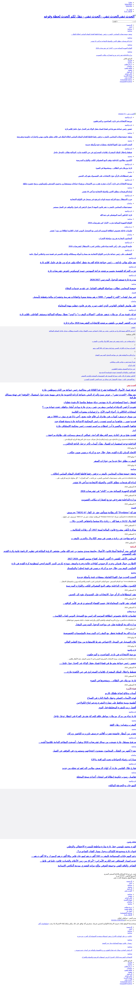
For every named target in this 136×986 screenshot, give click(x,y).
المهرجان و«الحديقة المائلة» (122, 785)
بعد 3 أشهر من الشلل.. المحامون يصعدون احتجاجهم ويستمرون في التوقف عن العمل (94, 751)
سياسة (130, 29)
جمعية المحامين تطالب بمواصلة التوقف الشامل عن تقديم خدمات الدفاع (100, 288)
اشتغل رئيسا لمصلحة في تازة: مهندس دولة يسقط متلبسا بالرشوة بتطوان (100, 402)
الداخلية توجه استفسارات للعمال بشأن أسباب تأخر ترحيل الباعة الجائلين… (99, 443)
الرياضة (129, 72)
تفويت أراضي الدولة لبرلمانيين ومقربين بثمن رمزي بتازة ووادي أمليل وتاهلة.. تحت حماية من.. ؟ (89, 407)
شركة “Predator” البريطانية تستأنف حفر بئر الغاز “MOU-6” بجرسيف (101, 512)
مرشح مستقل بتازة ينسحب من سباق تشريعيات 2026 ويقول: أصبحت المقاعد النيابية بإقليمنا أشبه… (87, 742)
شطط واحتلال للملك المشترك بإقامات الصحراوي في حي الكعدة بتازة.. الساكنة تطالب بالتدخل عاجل (92, 152)
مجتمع (130, 62)
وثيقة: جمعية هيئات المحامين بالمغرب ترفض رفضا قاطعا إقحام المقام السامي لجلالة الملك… (101, 34)
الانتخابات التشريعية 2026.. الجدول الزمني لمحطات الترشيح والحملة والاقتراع (107, 957)
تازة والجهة (128, 117)
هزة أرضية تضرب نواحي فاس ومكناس (122, 362)
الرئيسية (129, 25)
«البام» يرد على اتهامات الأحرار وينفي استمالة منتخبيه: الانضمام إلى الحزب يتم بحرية (104, 936)
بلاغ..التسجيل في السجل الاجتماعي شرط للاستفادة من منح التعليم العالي (100, 642)
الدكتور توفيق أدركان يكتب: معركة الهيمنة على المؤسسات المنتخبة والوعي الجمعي (108, 376)
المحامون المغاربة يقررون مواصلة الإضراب (115, 238)
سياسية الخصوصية (126, 81)
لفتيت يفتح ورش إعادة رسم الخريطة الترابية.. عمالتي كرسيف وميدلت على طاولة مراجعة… (91, 435)
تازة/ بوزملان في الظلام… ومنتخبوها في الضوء (114, 168)
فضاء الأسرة (128, 76)
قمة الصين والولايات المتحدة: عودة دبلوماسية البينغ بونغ (117, 372)
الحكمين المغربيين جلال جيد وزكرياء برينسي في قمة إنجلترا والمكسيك (101, 568)
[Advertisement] (68, 98)
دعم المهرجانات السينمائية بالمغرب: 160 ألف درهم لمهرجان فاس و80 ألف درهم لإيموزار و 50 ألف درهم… (83, 856)
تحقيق (130, 70)
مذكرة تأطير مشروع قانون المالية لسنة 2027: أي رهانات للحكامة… (103, 529)
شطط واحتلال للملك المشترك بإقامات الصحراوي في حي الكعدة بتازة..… (100, 672)
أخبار (130, 27)
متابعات (129, 66)
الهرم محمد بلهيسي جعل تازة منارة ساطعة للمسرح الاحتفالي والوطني (101, 846)
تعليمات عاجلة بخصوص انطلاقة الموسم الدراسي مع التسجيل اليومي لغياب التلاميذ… (94, 616)
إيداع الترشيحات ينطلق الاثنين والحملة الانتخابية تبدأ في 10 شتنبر (111, 41)
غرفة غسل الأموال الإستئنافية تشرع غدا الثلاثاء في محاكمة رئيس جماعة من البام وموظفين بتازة (89, 390)
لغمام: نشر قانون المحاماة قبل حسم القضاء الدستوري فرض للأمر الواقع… (99, 603)
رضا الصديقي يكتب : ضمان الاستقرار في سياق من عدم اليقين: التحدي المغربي (109, 379)
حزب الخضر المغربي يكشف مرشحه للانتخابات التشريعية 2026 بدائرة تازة (100, 323)
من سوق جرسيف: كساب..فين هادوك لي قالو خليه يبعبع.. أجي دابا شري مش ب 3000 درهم (91, 416)
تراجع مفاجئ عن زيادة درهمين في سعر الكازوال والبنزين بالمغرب (113, 341)
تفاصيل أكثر (42, 923)
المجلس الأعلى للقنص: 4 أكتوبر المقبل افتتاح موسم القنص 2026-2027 (102, 558)
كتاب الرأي (128, 74)
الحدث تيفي (128, 77)
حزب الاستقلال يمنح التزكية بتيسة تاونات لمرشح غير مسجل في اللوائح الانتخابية (101, 199)
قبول (47, 923)
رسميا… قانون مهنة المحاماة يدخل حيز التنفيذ (117, 943)
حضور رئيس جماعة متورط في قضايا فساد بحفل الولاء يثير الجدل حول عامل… (97, 663)
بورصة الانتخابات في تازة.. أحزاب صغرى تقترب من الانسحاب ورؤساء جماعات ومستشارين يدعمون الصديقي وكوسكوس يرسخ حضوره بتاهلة (77, 184)
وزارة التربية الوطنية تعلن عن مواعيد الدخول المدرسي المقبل (115, 355)
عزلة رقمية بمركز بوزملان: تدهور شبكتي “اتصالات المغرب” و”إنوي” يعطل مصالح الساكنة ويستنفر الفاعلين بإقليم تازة (78, 314)
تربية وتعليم (128, 64)
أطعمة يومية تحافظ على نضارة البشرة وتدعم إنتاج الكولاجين (106, 702)
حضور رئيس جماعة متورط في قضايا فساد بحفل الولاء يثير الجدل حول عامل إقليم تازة (98, 129)
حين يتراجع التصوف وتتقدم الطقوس (123, 369)
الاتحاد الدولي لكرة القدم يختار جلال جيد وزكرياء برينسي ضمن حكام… (101, 452)
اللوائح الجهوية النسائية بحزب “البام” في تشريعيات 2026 (114, 48)
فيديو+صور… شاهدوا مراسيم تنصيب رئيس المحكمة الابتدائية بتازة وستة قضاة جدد (95, 421)
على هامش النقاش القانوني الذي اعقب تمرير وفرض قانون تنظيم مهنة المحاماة (97, 305)
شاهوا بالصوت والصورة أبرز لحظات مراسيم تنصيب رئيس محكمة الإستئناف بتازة (96, 426)
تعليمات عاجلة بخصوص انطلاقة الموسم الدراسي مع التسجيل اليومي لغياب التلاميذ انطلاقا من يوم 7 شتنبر (91, 231)
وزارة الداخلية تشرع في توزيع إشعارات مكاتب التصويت (114, 55)
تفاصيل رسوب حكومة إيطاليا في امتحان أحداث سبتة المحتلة (106, 777)
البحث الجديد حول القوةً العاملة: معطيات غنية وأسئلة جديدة (109, 145)
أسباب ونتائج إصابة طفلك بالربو (120, 693)
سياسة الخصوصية (126, 79)
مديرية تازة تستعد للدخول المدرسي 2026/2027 (113, 279)
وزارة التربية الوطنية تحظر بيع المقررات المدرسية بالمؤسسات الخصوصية (99, 633)
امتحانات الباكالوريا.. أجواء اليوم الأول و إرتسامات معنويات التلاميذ (104, 412)
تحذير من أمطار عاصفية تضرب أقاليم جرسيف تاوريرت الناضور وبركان (101, 733)
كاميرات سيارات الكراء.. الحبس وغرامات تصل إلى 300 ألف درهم (114, 348)
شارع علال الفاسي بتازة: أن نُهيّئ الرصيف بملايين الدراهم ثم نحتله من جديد (99, 768)
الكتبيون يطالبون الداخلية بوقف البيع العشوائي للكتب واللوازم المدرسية (104, 160)
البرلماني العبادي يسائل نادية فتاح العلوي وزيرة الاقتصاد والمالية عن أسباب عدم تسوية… (103, 950)
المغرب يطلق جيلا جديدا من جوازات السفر (115, 461)
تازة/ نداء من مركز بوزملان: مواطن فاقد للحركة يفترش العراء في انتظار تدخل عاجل (94, 716)
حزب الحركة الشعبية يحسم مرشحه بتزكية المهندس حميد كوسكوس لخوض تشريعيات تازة (92, 271)
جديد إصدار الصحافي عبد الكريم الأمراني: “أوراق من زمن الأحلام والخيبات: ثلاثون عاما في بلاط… (88, 861)
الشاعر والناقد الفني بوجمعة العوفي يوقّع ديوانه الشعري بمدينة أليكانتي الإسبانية (97, 865)
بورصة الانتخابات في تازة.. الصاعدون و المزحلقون (112, 121)
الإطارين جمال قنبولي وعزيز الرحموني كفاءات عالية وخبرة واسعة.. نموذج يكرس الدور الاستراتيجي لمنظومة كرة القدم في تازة (74, 563)
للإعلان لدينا (128, 11)
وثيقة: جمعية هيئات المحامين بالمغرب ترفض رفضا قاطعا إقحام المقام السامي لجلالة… (93, 473)
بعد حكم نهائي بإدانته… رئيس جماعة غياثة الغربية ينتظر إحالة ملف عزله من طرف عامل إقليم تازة (88, 262)
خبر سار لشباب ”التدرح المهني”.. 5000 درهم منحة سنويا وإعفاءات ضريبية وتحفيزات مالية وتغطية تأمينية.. (84, 297)
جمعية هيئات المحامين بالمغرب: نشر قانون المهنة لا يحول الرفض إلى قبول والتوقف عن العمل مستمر (92, 207)
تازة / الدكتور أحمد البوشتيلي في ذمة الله (116, 215)
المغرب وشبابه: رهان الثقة (123, 725)
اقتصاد (130, 60)
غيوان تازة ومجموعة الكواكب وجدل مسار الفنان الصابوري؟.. (106, 851)
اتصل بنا (129, 9)
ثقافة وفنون (128, 68)
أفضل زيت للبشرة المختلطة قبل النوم (117, 707)
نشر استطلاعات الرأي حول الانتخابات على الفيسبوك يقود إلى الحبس (105, 176)
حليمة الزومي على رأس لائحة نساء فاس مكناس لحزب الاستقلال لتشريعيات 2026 (100, 246)
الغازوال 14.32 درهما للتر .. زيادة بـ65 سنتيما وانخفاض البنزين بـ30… (103, 521)
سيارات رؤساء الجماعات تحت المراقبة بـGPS (113, 759)
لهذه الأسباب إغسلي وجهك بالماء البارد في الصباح (111, 698)
